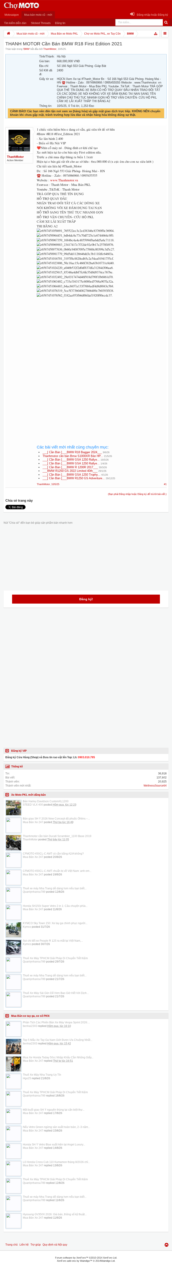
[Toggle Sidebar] (165, 33)
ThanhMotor (49, 49)
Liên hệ (24, 1244)
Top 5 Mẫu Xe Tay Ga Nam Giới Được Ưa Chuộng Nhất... (57, 1040)
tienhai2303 (30, 1026)
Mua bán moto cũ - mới (38, 14)
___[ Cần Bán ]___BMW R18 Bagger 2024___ (72, 452)
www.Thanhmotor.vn (64, 180)
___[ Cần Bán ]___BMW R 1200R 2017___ (70, 467)
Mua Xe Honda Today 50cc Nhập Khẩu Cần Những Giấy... (58, 1057)
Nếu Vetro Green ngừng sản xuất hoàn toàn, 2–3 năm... (56, 1127)
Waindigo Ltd (108, 1260)
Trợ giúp (35, 1244)
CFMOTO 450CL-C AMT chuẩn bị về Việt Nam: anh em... (57, 870)
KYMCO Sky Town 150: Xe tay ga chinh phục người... (55, 923)
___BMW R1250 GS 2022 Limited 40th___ (70, 470)
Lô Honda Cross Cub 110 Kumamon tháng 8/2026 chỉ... (56, 1162)
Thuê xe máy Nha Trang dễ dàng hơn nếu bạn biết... (54, 888)
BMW (26, 49)
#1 (165, 484)
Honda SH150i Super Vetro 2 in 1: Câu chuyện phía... (55, 906)
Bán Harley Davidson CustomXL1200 (46, 801)
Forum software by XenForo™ (86, 1257)
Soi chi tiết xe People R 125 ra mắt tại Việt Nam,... (53, 940)
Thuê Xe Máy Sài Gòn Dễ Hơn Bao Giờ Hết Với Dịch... (56, 993)
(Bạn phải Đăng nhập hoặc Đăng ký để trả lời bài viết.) (137, 494)
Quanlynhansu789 (34, 891)
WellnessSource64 (155, 785)
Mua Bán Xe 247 (33, 822)
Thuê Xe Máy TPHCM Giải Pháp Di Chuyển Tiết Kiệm (55, 958)
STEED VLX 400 (33, 804)
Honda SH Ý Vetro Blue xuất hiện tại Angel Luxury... (54, 1144)
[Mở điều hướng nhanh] (156, 33)
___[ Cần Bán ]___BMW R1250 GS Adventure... (74, 478)
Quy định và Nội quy (55, 1244)
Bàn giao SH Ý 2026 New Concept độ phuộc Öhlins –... (56, 818)
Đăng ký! (86, 599)
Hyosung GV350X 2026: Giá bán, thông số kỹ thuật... (55, 1214)
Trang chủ (11, 1244)
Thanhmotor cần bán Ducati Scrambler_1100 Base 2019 (57, 836)
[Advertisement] (102, 339)
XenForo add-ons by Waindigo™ (74, 1260)
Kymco (27, 926)
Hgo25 (27, 1078)
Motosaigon (11, 14)
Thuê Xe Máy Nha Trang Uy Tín (42, 1074)
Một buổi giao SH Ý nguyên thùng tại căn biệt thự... (53, 1109)
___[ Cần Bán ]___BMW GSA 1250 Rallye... (71, 459)
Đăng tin (60, 23)
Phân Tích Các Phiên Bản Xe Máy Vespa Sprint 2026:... (56, 1022)
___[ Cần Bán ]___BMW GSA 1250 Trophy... (71, 474)
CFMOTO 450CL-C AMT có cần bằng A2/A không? (53, 853)
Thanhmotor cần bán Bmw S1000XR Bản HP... (73, 456)
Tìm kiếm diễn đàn (15, 23)
